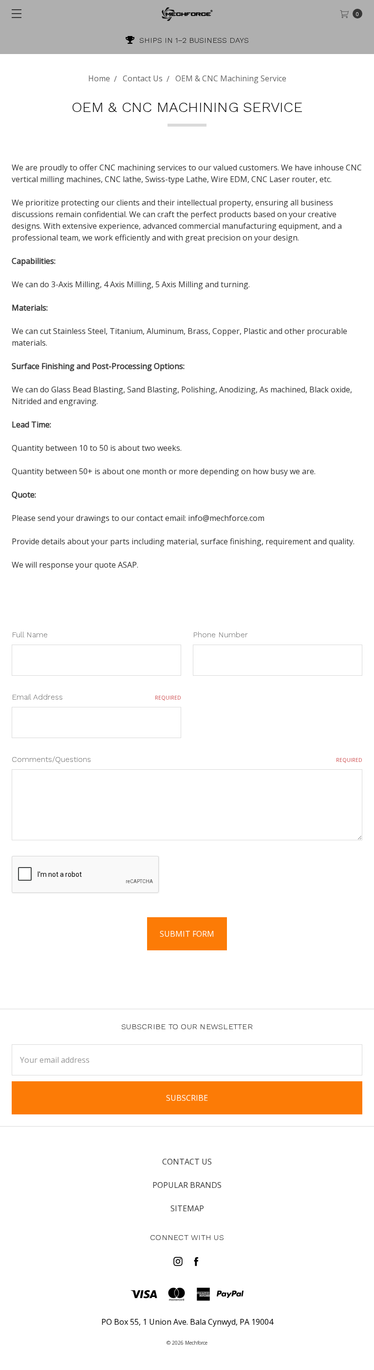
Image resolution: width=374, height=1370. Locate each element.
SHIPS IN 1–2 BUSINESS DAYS (193, 40)
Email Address (96, 697)
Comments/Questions (187, 759)
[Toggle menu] (13, 13)
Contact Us (187, 1161)
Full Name (30, 634)
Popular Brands (187, 1185)
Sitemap (187, 1208)
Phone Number (220, 634)
